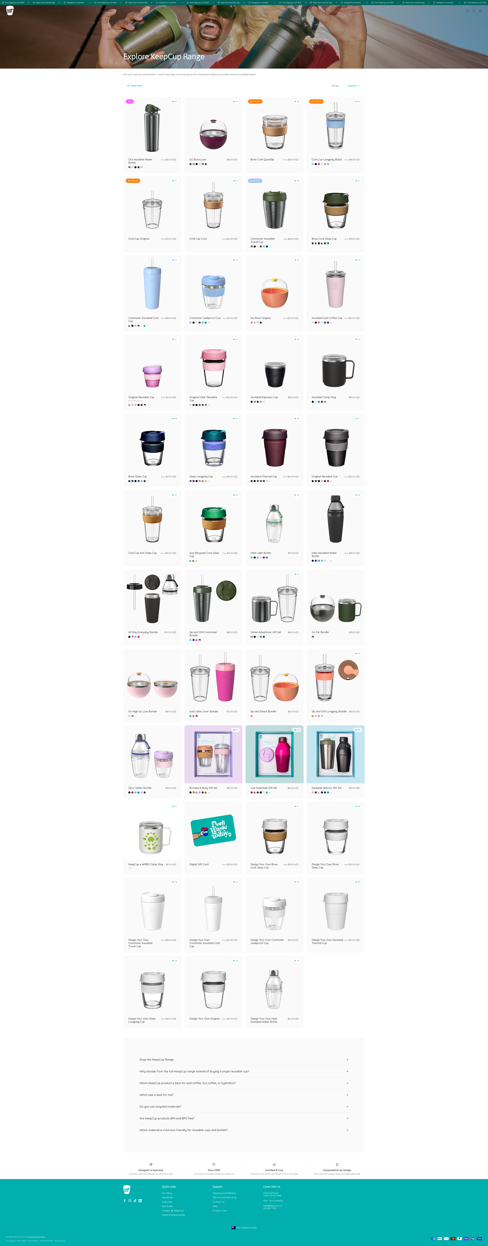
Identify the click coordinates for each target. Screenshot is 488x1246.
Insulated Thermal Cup (264, 476)
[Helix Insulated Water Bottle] (336, 519)
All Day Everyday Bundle (143, 632)
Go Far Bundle (320, 632)
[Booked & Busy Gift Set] (213, 754)
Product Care (220, 1210)
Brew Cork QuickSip (262, 159)
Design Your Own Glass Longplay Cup (141, 1020)
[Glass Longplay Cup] (213, 443)
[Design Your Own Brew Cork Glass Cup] (275, 831)
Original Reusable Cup (141, 399)
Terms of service (32, 1241)
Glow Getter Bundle (139, 787)
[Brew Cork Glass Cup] (336, 205)
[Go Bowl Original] (275, 284)
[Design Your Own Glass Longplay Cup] (152, 985)
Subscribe (167, 1202)
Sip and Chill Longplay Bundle (329, 711)
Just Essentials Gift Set (264, 787)
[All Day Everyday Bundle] (152, 598)
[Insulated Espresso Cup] (275, 364)
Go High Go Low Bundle (142, 711)
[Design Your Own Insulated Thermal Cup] (336, 906)
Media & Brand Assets (173, 1215)
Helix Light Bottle (261, 552)
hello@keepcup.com (272, 1205)
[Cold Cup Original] (152, 205)
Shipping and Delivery (224, 1193)
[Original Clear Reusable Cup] (213, 364)
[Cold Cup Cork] (213, 205)
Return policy (21, 1241)
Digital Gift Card (198, 864)
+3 (148, 405)
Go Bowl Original (261, 318)
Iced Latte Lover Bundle (203, 711)
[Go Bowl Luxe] (213, 126)
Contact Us (218, 1202)
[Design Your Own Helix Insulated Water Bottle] (275, 985)
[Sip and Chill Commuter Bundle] (213, 598)
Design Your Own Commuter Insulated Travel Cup (140, 943)
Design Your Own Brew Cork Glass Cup (264, 866)
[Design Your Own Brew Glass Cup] (336, 831)
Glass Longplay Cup (201, 476)
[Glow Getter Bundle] (152, 754)
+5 (209, 405)
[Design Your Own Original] (213, 985)
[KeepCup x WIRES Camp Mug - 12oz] (152, 831)
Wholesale (167, 1197)
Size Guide (167, 1206)
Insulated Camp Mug (324, 397)
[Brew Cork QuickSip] (275, 126)
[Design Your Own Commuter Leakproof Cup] (275, 906)
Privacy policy (10, 1241)
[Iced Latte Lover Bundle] (213, 678)
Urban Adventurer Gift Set (266, 632)
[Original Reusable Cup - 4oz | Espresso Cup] (152, 364)
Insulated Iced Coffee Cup (327, 318)
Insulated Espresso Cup (264, 397)
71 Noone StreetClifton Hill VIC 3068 (272, 1194)
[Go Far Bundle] (336, 598)
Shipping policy (60, 1241)
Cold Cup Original (138, 238)
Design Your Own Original (204, 1018)
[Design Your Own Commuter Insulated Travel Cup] (152, 906)
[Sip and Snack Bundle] (275, 678)
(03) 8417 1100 (269, 1208)
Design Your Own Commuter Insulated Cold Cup (204, 943)
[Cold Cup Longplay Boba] (336, 126)
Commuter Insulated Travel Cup (262, 240)
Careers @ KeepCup (173, 1210)
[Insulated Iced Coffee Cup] (336, 284)
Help (215, 1206)
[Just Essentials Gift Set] (275, 754)
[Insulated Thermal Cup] (275, 443)
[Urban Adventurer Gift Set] (275, 598)
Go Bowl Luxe (197, 159)
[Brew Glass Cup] (152, 443)
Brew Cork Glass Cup (324, 238)
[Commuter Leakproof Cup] (213, 284)
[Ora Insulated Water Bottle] (152, 126)
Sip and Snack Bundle (263, 711)
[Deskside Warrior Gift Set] (336, 754)
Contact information (46, 1241)
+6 (331, 164)
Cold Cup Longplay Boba (327, 159)
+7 (270, 246)
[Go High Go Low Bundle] (152, 678)
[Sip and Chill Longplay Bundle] (336, 678)
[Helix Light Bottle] (275, 519)
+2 (331, 560)
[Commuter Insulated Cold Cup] (152, 284)
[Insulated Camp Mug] (336, 364)
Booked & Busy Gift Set (203, 787)
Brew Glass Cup (137, 476)
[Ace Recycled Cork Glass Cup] (213, 519)
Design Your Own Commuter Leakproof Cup (267, 941)
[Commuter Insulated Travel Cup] (275, 205)
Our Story (167, 1193)
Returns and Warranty (224, 1197)
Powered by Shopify (36, 1237)
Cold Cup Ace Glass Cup (142, 552)
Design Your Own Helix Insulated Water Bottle (264, 1020)
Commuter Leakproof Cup (205, 318)
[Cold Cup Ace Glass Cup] (152, 519)
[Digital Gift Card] (213, 831)
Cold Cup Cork (198, 238)
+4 (331, 322)
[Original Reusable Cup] (336, 443)
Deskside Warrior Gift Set (326, 787)
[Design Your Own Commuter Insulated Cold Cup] (213, 906)
